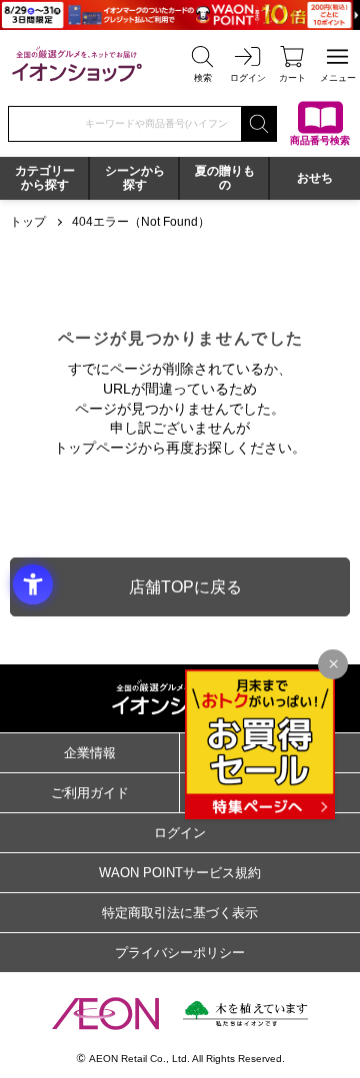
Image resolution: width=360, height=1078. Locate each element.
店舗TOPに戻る (185, 586)
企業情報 (90, 752)
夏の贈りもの (225, 178)
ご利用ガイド (90, 792)
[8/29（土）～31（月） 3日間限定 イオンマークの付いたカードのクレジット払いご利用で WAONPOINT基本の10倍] (180, 15)
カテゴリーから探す (45, 178)
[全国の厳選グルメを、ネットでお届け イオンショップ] (77, 63)
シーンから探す (135, 178)
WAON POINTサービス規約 (180, 872)
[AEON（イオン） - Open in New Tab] (105, 1013)
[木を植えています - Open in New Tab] (245, 1013)
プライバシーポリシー (180, 952)
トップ (28, 222)
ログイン (180, 832)
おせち (315, 178)
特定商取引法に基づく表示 (180, 912)
